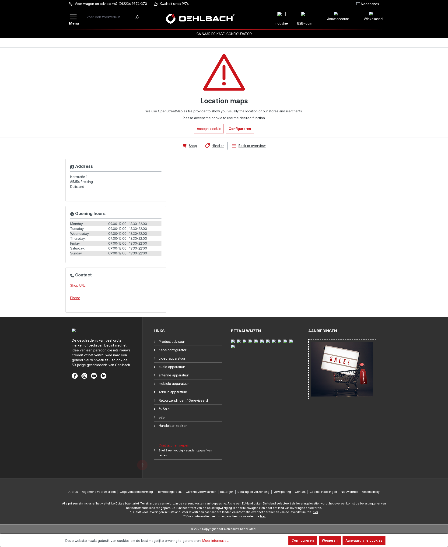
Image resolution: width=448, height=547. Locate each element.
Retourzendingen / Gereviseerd (183, 400)
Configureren (240, 129)
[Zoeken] (137, 17)
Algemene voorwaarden (99, 491)
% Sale (164, 409)
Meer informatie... (215, 541)
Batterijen (227, 491)
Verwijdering (282, 491)
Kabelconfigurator (172, 350)
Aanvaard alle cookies (364, 540)
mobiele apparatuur (174, 384)
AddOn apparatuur (173, 392)
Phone (75, 298)
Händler (218, 146)
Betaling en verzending (254, 491)
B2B (162, 417)
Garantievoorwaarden (201, 491)
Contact (300, 491)
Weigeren (330, 540)
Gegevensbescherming (136, 491)
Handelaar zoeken (173, 426)
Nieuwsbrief (349, 491)
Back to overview (252, 146)
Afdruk (73, 491)
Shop (193, 146)
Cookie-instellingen (323, 491)
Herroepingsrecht (169, 491)
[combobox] (111, 17)
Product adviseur (172, 341)
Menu (73, 23)
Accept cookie (209, 129)
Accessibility (371, 491)
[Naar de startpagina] (200, 19)
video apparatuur (172, 358)
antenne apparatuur (174, 375)
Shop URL (77, 285)
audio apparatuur (172, 367)
